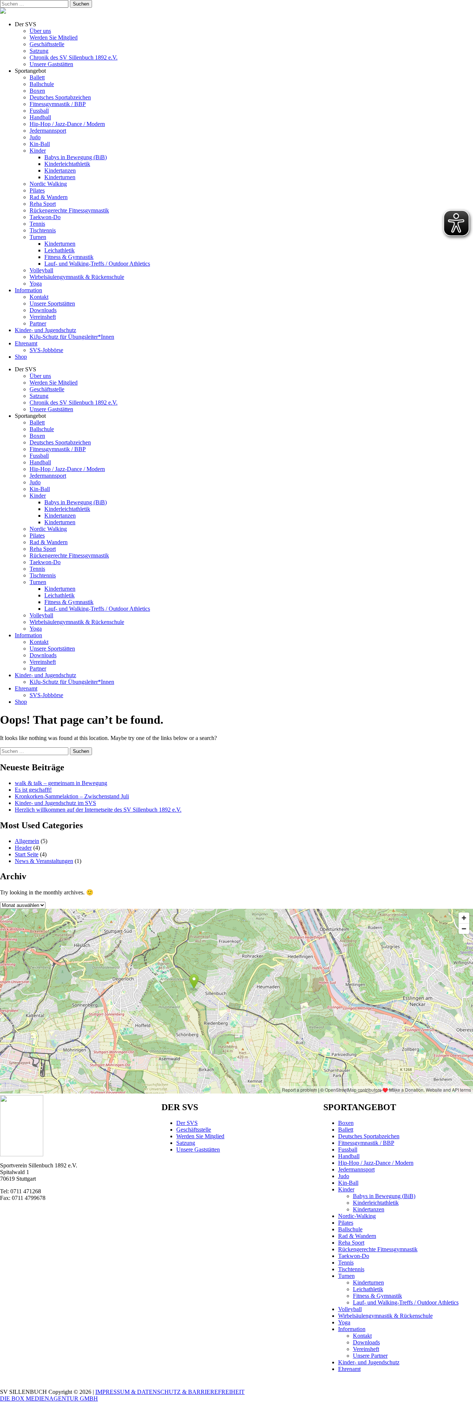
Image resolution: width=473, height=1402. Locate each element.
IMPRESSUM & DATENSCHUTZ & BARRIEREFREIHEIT (170, 1392)
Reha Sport (43, 204)
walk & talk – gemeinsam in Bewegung (61, 783)
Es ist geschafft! (33, 790)
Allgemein (27, 841)
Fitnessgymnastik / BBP (58, 104)
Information (28, 290)
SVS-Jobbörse (46, 350)
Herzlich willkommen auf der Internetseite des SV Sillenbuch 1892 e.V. (98, 809)
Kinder (38, 150)
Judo (35, 137)
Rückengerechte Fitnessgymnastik (69, 210)
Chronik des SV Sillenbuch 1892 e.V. (74, 57)
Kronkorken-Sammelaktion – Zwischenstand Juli (72, 796)
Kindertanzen (60, 170)
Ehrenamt (26, 343)
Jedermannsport (48, 130)
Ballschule (42, 84)
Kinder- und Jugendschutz (45, 330)
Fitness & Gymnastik (68, 257)
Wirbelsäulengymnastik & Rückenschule (77, 277)
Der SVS (187, 1123)
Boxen (37, 91)
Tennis (37, 224)
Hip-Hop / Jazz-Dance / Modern (67, 124)
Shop (21, 357)
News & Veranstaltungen (44, 861)
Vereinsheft (43, 317)
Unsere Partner (370, 1355)
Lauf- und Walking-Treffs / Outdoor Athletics (97, 263)
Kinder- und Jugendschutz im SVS (55, 803)
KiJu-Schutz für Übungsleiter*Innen (72, 337)
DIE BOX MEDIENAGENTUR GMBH (49, 1398)
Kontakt (39, 297)
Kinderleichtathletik (67, 164)
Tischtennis (43, 230)
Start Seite (26, 854)
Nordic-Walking (357, 1216)
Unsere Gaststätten (51, 64)
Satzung (39, 51)
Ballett (37, 77)
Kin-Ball (40, 144)
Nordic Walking (48, 184)
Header (23, 848)
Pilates (37, 190)
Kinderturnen (59, 177)
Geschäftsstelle (47, 44)
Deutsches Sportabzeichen (60, 97)
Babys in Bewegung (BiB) (75, 157)
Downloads (43, 310)
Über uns (40, 31)
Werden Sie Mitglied (54, 37)
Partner (38, 323)
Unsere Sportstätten (52, 303)
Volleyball (41, 270)
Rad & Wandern (49, 197)
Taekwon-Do (45, 217)
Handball (40, 117)
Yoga (36, 283)
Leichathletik (59, 250)
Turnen (38, 237)
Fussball (39, 111)
